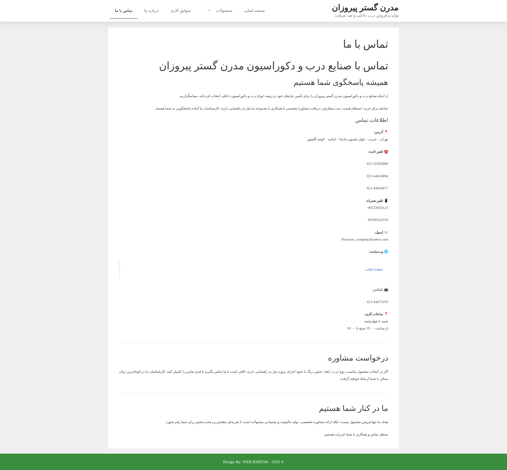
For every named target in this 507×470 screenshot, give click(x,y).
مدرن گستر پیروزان (365, 7)
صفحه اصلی (254, 10)
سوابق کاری (181, 10)
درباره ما (151, 10)
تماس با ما (123, 10)
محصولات (224, 10)
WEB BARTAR (255, 462)
